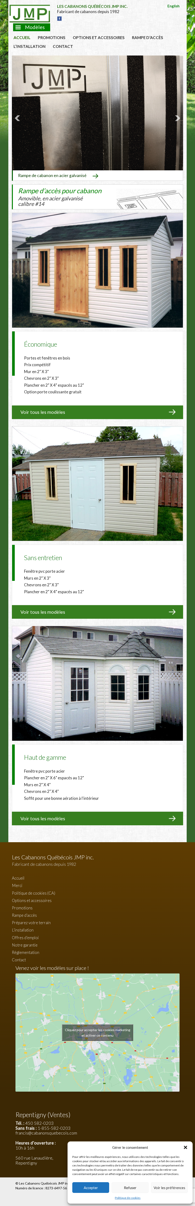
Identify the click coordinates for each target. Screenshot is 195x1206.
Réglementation (25, 952)
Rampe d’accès (147, 37)
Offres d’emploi (25, 937)
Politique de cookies (128, 1198)
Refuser (130, 1188)
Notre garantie (25, 945)
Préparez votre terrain (31, 922)
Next (177, 118)
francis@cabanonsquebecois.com (46, 1132)
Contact (63, 46)
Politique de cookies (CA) (33, 893)
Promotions (51, 37)
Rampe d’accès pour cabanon (60, 197)
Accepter (91, 1188)
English (173, 6)
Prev (18, 118)
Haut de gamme (45, 757)
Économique (40, 344)
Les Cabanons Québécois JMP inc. (45, 1183)
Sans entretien (43, 558)
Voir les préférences (169, 1188)
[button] (185, 1147)
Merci (17, 885)
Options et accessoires (99, 37)
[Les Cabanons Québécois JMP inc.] (30, 8)
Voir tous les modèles (42, 412)
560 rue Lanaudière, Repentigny (34, 1160)
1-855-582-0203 (54, 1128)
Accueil (22, 37)
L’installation (29, 46)
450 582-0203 (39, 1123)
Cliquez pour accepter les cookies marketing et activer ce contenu (97, 1032)
